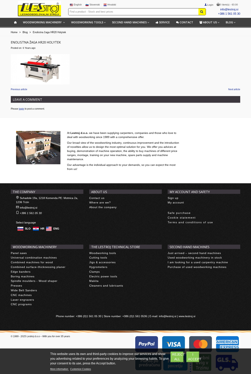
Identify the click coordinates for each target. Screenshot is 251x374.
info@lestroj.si (229, 9)
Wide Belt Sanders (24, 290)
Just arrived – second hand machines (194, 253)
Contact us (97, 198)
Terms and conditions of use (190, 222)
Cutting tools (98, 257)
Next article (234, 89)
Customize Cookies (80, 369)
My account (176, 202)
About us (210, 22)
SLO (28, 228)
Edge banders (21, 271)
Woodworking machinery (42, 22)
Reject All (178, 357)
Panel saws (19, 253)
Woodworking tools (87, 22)
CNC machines (21, 295)
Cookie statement (182, 217)
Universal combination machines (34, 257)
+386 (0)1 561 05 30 (88, 316)
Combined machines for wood (32, 262)
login (21, 108)
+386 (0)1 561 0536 (134, 316)
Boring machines (23, 276)
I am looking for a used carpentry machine (198, 262)
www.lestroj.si (187, 316)
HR (42, 228)
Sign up (173, 198)
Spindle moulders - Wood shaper (34, 280)
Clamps (94, 271)
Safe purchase (179, 212)
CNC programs (21, 304)
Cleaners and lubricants (106, 285)
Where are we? (100, 202)
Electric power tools (103, 276)
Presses (16, 285)
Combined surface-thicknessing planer (38, 267)
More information (59, 369)
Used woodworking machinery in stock (195, 257)
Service (164, 22)
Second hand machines (129, 22)
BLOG (229, 22)
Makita (94, 280)
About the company (103, 207)
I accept (193, 357)
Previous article (19, 89)
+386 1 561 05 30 (229, 13)
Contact (186, 22)
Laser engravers (22, 299)
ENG (56, 228)
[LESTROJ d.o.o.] (39, 8)
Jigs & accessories (102, 262)
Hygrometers (98, 267)
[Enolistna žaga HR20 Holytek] (40, 69)
